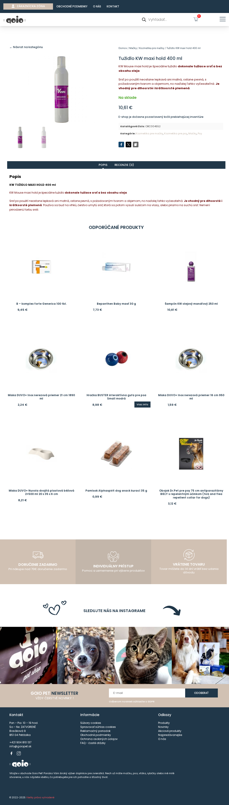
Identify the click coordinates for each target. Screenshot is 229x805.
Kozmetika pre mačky (151, 48)
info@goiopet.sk (20, 746)
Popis (103, 165)
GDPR (151, 701)
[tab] (103, 165)
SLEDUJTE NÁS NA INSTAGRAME (114, 610)
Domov (123, 48)
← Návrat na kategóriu (26, 47)
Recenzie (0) (124, 165)
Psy (200, 133)
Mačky (133, 48)
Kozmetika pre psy (175, 133)
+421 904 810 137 (20, 742)
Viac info (142, 404)
